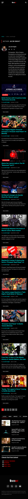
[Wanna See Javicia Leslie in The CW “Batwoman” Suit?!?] (14, 155)
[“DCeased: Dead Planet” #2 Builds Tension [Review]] (14, 316)
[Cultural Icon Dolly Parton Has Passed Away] (6, 441)
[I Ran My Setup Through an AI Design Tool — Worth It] (6, 423)
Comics (5, 126)
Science (5, 95)
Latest (4, 416)
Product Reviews (9, 461)
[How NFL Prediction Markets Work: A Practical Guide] (6, 449)
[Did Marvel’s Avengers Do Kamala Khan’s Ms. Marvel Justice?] (14, 187)
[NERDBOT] (14, 2)
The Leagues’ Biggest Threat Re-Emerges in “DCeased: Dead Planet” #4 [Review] (14, 131)
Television (6, 160)
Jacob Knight (12, 46)
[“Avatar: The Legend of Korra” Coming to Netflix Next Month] (14, 381)
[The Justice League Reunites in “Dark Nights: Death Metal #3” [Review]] (14, 284)
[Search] (25, 2)
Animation (6, 386)
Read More (5, 112)
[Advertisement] (14, 20)
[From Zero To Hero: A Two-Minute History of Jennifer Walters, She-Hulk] (14, 349)
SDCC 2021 (7, 464)
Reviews (6, 462)
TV (20, 416)
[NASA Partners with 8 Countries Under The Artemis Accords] (14, 90)
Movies (15, 416)
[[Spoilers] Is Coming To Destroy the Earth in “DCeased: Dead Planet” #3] (14, 252)
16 (13, 409)
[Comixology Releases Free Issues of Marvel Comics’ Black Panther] (14, 220)
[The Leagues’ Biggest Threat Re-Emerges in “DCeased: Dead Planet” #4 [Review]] (14, 122)
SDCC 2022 (7, 466)
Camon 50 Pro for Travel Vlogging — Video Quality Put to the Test (18, 431)
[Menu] (3, 2)
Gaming (5, 192)
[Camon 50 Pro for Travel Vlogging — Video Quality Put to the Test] (6, 431)
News (10, 416)
